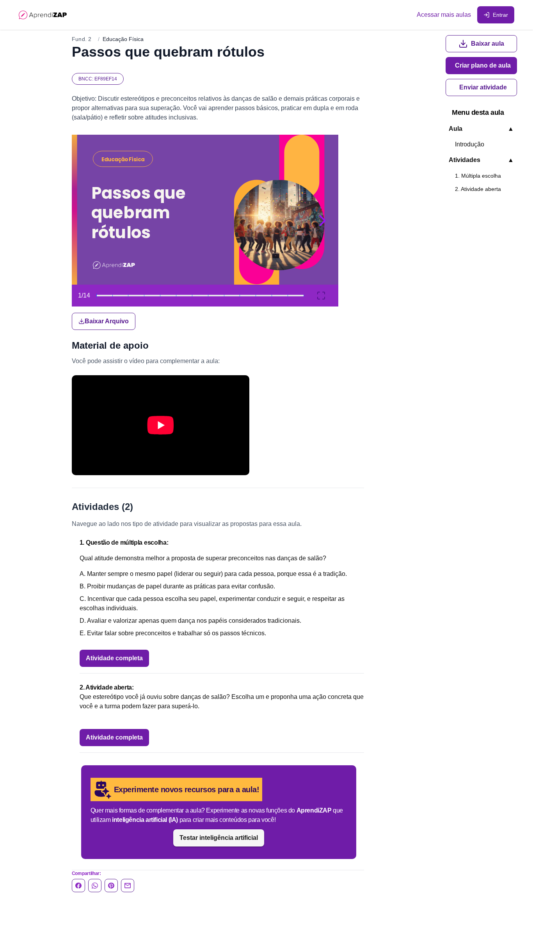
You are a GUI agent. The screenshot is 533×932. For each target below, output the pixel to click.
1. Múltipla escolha (478, 176)
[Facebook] (78, 885)
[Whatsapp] (94, 885)
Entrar (500, 15)
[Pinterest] (111, 885)
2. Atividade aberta (478, 189)
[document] (218, 232)
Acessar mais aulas (444, 14)
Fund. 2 (82, 39)
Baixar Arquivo (107, 321)
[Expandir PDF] (321, 295)
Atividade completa (114, 658)
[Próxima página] (322, 220)
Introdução (469, 144)
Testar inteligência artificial (218, 837)
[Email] (127, 885)
